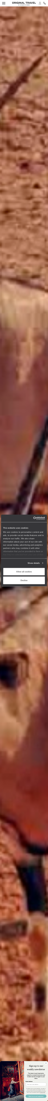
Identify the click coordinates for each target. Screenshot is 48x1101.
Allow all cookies (24, 571)
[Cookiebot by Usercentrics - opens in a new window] (34, 518)
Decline (24, 580)
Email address (29, 1081)
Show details (34, 563)
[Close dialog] (46, 1063)
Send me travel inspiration (36, 1096)
